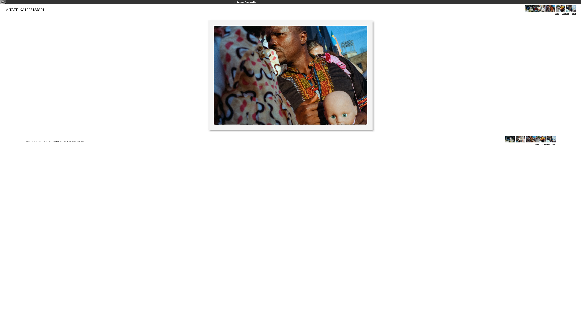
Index (557, 14)
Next (574, 14)
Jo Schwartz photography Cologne (56, 141)
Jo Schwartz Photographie (245, 2)
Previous (565, 14)
